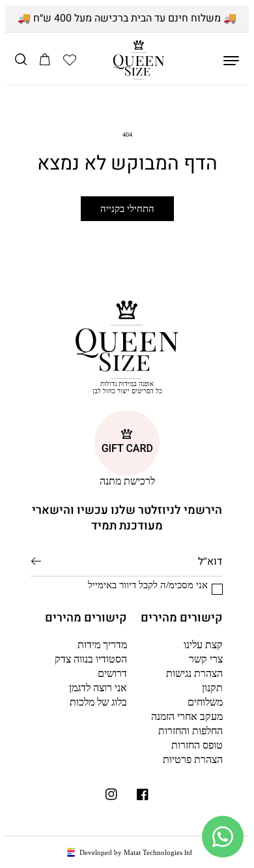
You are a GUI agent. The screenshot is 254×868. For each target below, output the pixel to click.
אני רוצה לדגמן (98, 687)
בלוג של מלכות (98, 702)
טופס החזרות (197, 745)
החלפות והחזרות (190, 730)
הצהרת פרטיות (193, 759)
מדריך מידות (102, 644)
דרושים (112, 673)
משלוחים (205, 702)
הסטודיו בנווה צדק (91, 659)
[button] (69, 60)
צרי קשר (206, 659)
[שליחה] (36, 560)
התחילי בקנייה (127, 208)
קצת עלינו (203, 644)
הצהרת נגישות (194, 673)
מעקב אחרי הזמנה (187, 716)
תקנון (212, 687)
